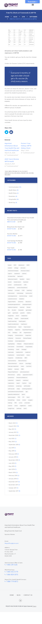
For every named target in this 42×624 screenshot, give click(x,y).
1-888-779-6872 (12, 581)
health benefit (24, 318)
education (28, 302)
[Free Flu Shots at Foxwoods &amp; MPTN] (21, 38)
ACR (15, 265)
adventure (21, 265)
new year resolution (13, 366)
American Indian (25, 271)
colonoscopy (20, 293)
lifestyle (19, 344)
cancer (9, 285)
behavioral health (12, 279)
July (11, 438)
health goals (22, 321)
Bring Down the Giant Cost (15, 227)
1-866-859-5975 (12, 574)
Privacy (34, 606)
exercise (22, 307)
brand (9, 282)
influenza (17, 173)
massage (24, 349)
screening (18, 386)
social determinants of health (15, 392)
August (12, 426)
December (13, 435)
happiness (10, 316)
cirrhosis (17, 290)
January (13, 432)
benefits (22, 279)
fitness (28, 307)
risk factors (11, 386)
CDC (25, 285)
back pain (20, 276)
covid (30, 296)
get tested (28, 310)
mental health (20, 355)
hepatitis (17, 330)
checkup (10, 290)
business (25, 282)
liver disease (20, 347)
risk (30, 383)
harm (17, 316)
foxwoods (21, 310)
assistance (17, 274)
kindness (10, 341)
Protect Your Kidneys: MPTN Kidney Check (26, 146)
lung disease (29, 347)
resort (18, 383)
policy (18, 375)
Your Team (10, 248)
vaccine (31, 173)
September (33, 17)
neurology (28, 363)
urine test (27, 403)
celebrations (11, 288)
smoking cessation (27, 389)
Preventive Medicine (22, 378)
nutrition (28, 366)
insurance (18, 338)
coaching (29, 290)
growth (22, 313)
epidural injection (12, 307)
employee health (14, 171)
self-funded (27, 386)
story (28, 397)
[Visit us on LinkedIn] (20, 600)
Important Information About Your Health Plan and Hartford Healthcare (12, 147)
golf (9, 313)
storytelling (11, 400)
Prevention (12, 196)
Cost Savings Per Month (15, 241)
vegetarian (23, 406)
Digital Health (12, 302)
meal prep (10, 352)
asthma (24, 274)
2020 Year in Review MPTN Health (12, 160)
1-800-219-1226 (11, 565)
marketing (11, 349)
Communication (14, 187)
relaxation (10, 380)
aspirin (10, 274)
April (12, 469)
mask (17, 349)
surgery (30, 400)
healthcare (24, 324)
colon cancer (11, 293)
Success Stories (12, 234)
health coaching (12, 321)
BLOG (15, 17)
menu (28, 355)
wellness (7, 175)
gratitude (15, 313)
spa (27, 392)
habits (28, 313)
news (22, 366)
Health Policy (13, 193)
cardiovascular (17, 285)
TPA (15, 403)
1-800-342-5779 (12, 572)
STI (23, 397)
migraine (10, 358)
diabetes (21, 299)
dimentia (20, 302)
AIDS (28, 265)
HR (20, 333)
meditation (11, 355)
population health (27, 375)
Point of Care (11, 375)
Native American (12, 363)
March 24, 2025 (11, 222)
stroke (24, 400)
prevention (24, 173)
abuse (9, 265)
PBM (22, 369)
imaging (10, 335)
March (12, 423)
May (11, 429)
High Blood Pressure (28, 330)
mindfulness (19, 358)
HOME (7, 17)
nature (21, 363)
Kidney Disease (27, 338)
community (29, 293)
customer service (12, 299)
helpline (10, 330)
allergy (16, 268)
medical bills (19, 352)
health (16, 318)
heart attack (27, 327)
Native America (22, 361)
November (13, 460)
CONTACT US (28, 595)
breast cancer (17, 282)
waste (29, 406)
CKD (23, 290)
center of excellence (22, 288)
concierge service (12, 296)
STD (19, 397)
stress (18, 400)
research (18, 380)
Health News (13, 190)
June (12, 463)
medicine (27, 352)
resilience (25, 380)
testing (10, 403)
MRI (26, 358)
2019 (23, 17)
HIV (9, 333)
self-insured (11, 389)
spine (23, 394)
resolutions (11, 383)
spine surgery (11, 397)
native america (12, 361)
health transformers (13, 324)
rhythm (24, 383)
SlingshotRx (12, 199)
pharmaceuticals (24, 372)
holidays (15, 333)
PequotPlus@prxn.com (12, 543)
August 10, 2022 (11, 229)
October (12, 488)
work (25, 408)
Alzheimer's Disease (13, 271)
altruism (23, 268)
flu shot (25, 171)
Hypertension (27, 333)
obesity (10, 369)
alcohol (10, 268)
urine (20, 403)
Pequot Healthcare (13, 372)
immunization (9, 173)
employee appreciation (14, 304)
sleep (18, 389)
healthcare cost (12, 327)
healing (10, 318)
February (13, 454)
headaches (24, 316)
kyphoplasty (11, 344)
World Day (12, 202)
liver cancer (11, 347)
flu (21, 171)
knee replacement (20, 341)
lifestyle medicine (28, 344)
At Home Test (11, 276)
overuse (17, 369)
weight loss (11, 408)
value (16, 406)
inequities (28, 335)
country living (23, 296)
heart (20, 327)
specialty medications (13, 394)
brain (28, 279)
